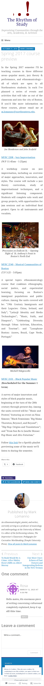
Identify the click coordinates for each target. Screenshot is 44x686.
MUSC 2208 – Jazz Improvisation (18, 157)
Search (8, 663)
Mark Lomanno (27, 49)
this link (13, 442)
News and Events (32, 482)
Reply (24, 617)
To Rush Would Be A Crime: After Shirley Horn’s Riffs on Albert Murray (11, 559)
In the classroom (12, 482)
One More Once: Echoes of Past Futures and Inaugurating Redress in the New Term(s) (33, 560)
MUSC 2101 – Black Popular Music (19, 378)
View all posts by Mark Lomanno (22, 544)
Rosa (24, 585)
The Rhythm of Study (22, 22)
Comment (34, 653)
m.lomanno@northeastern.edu (18, 111)
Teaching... (9, 478)
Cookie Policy (12, 676)
